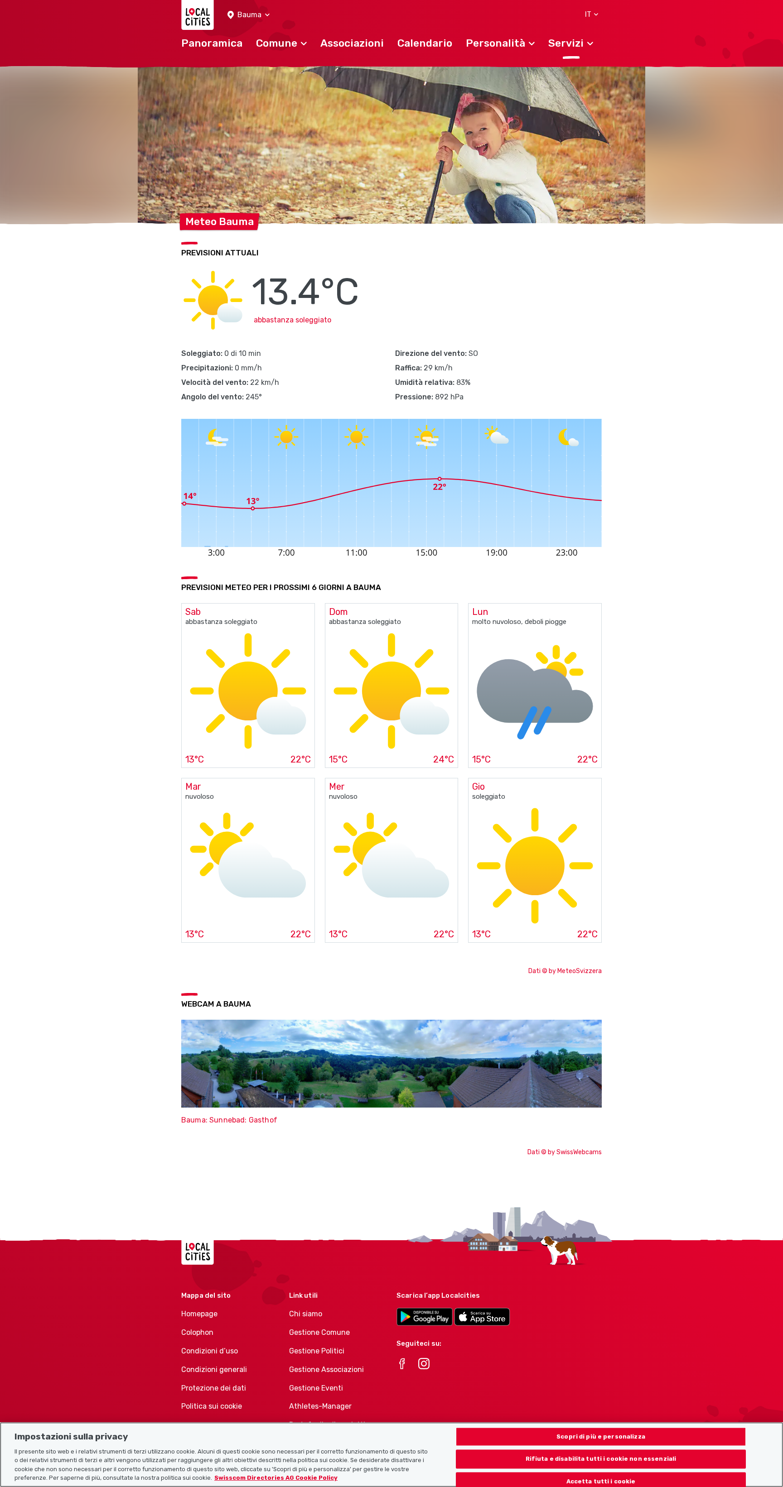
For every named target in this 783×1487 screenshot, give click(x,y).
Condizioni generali (214, 1369)
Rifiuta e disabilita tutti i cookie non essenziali (601, 1459)
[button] (248, 15)
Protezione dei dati (213, 1388)
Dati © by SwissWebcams (564, 1152)
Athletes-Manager (320, 1406)
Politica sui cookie (211, 1406)
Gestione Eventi (316, 1388)
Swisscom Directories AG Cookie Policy (276, 1477)
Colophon (197, 1332)
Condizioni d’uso (209, 1351)
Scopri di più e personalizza (600, 1436)
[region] (391, 1454)
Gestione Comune (319, 1332)
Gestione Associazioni (326, 1369)
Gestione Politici (316, 1351)
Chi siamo (305, 1314)
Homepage (199, 1314)
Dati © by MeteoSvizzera (565, 971)
